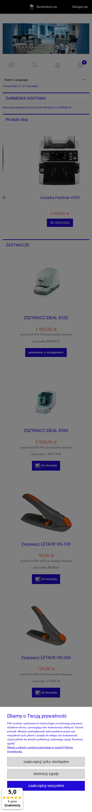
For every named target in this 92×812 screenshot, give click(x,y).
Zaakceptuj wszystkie (46, 786)
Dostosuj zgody (46, 774)
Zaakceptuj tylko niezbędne (46, 762)
